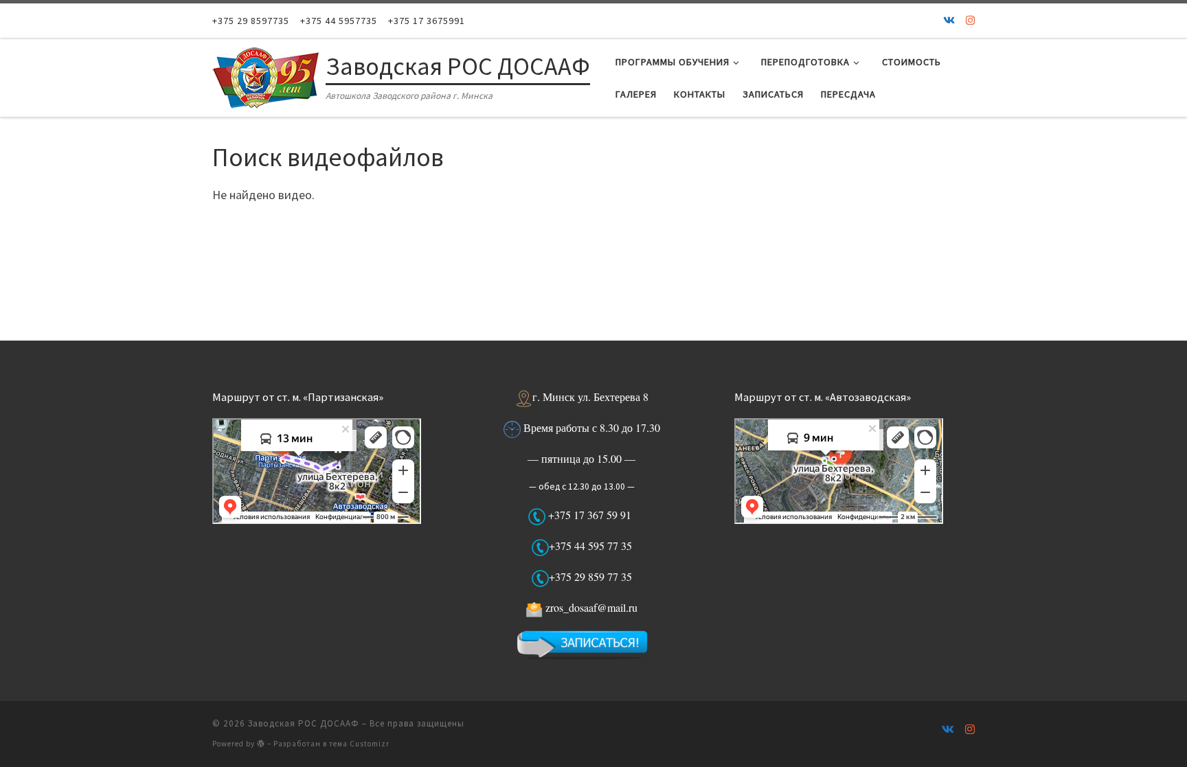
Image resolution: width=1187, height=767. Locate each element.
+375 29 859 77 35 (590, 576)
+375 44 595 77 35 (590, 545)
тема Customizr (359, 743)
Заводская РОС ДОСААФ (303, 723)
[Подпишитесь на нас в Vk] (949, 20)
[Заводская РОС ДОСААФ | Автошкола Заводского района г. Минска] (266, 75)
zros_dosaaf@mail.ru (591, 607)
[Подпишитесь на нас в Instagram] (970, 20)
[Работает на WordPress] (261, 743)
